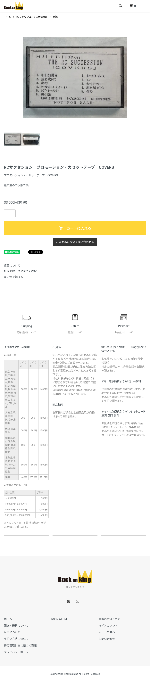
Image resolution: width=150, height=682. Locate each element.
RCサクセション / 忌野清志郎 (31, 16)
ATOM (63, 619)
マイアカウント (108, 625)
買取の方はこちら (110, 619)
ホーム (7, 16)
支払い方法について (16, 638)
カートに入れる (79, 228)
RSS (54, 619)
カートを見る (107, 632)
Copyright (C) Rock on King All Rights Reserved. (75, 674)
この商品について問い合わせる (75, 241)
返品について (12, 265)
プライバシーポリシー (17, 652)
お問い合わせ (107, 638)
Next (121, 77)
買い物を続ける (13, 276)
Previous (29, 77)
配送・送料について (16, 625)
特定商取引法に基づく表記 (20, 271)
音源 (55, 16)
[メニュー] (144, 6)
